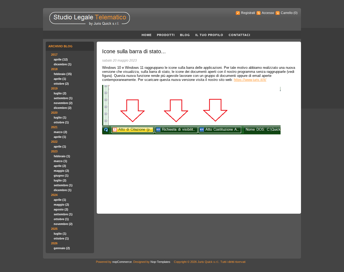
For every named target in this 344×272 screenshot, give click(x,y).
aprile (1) (60, 78)
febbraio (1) (62, 156)
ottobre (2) (61, 83)
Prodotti (166, 35)
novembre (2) (63, 103)
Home (147, 35)
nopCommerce (122, 261)
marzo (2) (60, 132)
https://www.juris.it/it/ (250, 80)
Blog (185, 35)
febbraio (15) (63, 74)
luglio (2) (60, 93)
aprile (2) (60, 165)
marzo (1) (60, 161)
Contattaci (239, 35)
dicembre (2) (62, 107)
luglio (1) (60, 117)
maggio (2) (61, 170)
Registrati (248, 13)
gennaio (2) (62, 248)
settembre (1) (63, 98)
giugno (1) (61, 175)
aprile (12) (61, 59)
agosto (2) (61, 209)
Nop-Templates (160, 261)
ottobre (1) (61, 122)
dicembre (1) (62, 64)
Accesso (268, 13)
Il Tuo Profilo (209, 35)
